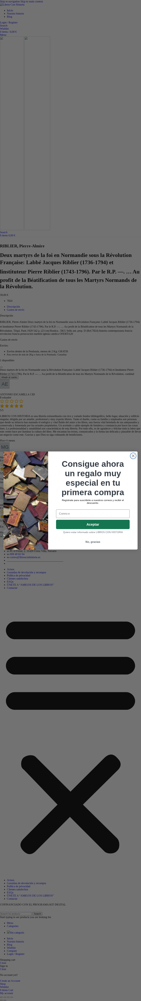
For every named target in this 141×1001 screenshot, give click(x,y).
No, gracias (92, 541)
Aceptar (92, 524)
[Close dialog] (133, 456)
